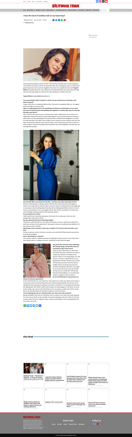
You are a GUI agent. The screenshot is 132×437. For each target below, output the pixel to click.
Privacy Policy (39, 1)
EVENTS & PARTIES (72, 10)
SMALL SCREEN (50, 10)
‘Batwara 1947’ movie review (54, 402)
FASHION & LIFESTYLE (61, 10)
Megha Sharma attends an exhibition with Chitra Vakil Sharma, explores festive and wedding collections (32, 404)
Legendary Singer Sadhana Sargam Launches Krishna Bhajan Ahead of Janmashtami (54, 378)
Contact (29, 1)
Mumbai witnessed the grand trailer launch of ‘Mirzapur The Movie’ (76, 404)
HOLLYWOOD (81, 10)
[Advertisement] (51, 36)
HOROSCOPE (88, 10)
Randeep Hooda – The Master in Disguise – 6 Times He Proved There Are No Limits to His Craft (33, 377)
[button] (53, 20)
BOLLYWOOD (30, 10)
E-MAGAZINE (96, 10)
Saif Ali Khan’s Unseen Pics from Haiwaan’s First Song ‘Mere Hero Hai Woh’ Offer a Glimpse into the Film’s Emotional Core (77, 379)
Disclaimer (45, 1)
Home (24, 1)
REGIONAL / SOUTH (40, 10)
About (33, 1)
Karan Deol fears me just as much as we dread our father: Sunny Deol (97, 404)
